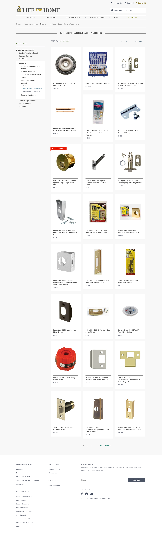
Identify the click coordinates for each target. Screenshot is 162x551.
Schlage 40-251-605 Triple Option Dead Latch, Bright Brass (130, 84)
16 (135, 42)
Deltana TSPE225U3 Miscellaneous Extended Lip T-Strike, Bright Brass (129, 380)
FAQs (18, 526)
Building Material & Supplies (29, 53)
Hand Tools (23, 59)
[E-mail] (91, 494)
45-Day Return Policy (24, 511)
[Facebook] (82, 494)
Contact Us (53, 473)
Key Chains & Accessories (31, 91)
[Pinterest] (87, 494)
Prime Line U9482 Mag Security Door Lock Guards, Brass (97, 281)
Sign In (51, 469)
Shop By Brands (54, 485)
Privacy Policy (21, 500)
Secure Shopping (22, 504)
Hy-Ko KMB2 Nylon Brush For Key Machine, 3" (64, 84)
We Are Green (21, 484)
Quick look (65, 79)
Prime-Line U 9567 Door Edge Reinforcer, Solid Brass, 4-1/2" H (129, 429)
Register (58, 469)
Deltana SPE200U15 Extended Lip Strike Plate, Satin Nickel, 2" (97, 379)
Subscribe (136, 480)
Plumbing (22, 106)
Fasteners (24, 77)
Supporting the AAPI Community (28, 480)
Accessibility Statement (24, 523)
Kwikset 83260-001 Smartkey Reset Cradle (64, 379)
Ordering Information (24, 496)
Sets (24, 86)
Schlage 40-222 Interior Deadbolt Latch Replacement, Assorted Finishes (98, 133)
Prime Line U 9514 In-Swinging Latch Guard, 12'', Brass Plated (64, 130)
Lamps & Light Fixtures (27, 101)
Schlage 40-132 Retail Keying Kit (97, 83)
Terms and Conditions (24, 519)
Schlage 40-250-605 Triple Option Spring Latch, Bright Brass (130, 182)
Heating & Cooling (97, 17)
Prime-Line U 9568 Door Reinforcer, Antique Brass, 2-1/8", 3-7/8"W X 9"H (98, 430)
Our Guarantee (22, 515)
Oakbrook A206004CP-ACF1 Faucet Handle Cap (128, 331)
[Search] (112, 10)
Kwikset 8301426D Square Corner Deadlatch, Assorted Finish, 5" (96, 183)
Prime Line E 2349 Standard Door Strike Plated (98, 331)
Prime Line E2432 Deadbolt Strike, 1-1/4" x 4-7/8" (128, 281)
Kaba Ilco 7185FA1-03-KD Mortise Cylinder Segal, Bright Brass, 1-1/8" (65, 183)
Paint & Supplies (25, 104)
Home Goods (30, 17)
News (18, 473)
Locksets (53, 24)
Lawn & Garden (50, 17)
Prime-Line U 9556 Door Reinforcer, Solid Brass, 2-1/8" (128, 232)
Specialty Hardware (28, 95)
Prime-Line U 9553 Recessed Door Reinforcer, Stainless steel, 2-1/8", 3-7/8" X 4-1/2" (65, 282)
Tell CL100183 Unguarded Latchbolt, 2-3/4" (62, 429)
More (116, 17)
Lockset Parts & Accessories (32, 89)
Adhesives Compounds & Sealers (30, 67)
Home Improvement (73, 17)
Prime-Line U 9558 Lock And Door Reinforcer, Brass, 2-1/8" (96, 232)
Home (18, 24)
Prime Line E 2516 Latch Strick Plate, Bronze (64, 331)
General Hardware (28, 80)
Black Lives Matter (23, 477)
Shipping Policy (22, 508)
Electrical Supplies (25, 56)
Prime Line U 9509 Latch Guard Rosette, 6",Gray (129, 132)
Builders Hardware (28, 71)
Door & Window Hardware (31, 74)
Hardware (43, 24)
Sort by (54, 41)
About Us (19, 469)
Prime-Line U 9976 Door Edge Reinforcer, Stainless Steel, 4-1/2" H (65, 233)
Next (141, 42)
